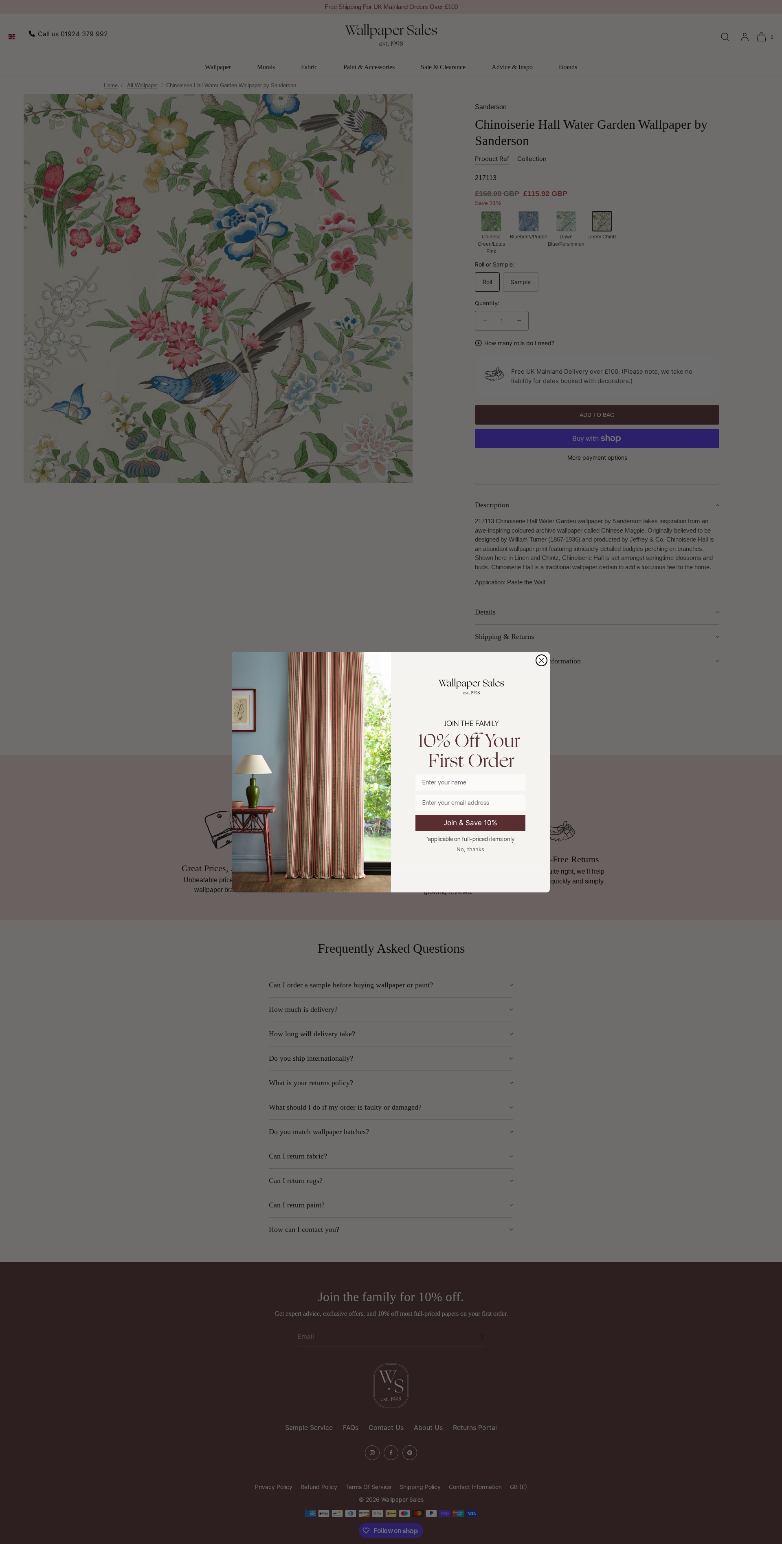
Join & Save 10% (470, 823)
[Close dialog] (541, 660)
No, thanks (470, 849)
